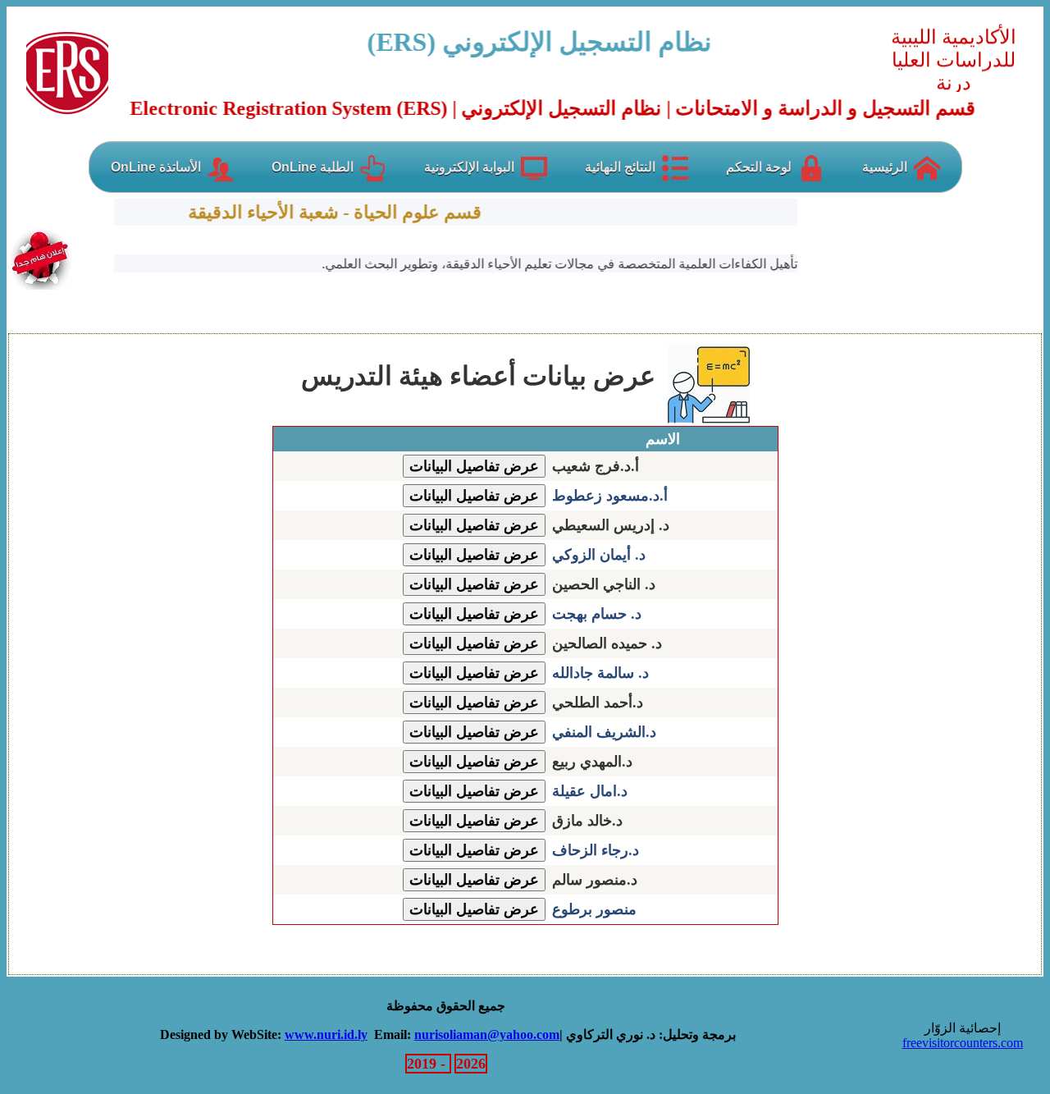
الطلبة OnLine (313, 167)
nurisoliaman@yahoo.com (486, 1034)
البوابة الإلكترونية (469, 167)
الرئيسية (884, 167)
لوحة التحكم (759, 167)
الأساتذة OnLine (156, 167)
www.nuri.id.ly (326, 1034)
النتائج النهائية (620, 167)
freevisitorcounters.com (962, 1043)
